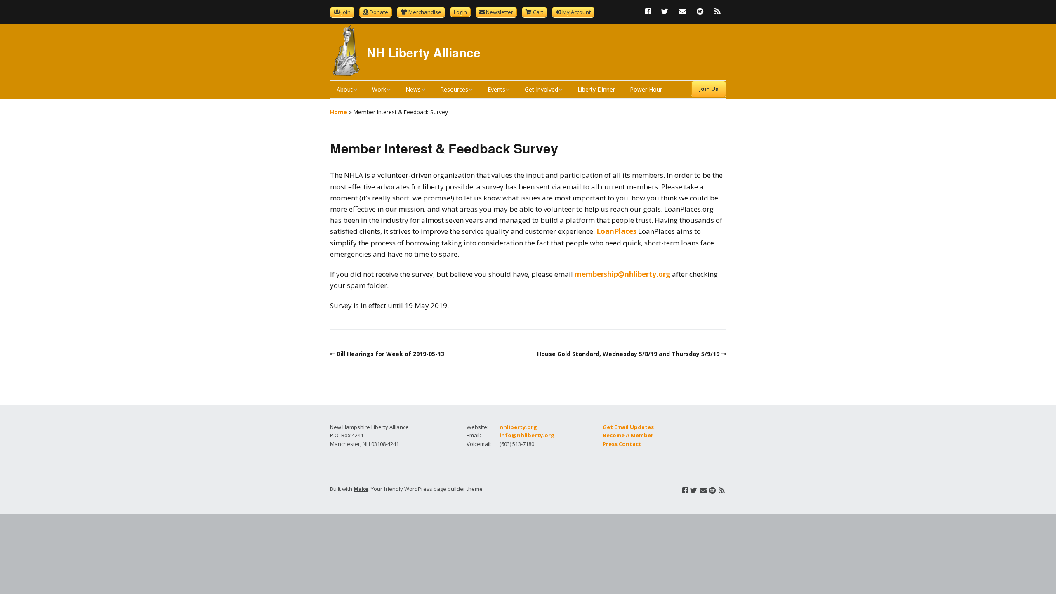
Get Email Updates (628, 427)
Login (460, 12)
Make (361, 489)
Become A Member (628, 435)
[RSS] (717, 11)
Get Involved (541, 89)
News (413, 89)
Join (346, 12)
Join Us (708, 88)
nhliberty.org (518, 427)
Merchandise (424, 12)
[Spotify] (700, 11)
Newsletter (499, 12)
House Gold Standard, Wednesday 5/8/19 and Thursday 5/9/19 (628, 354)
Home (338, 112)
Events (496, 89)
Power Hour (646, 89)
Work (379, 89)
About (345, 89)
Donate (379, 12)
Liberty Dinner (596, 89)
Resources (454, 89)
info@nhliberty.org (527, 435)
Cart (538, 12)
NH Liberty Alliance (424, 52)
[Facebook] (650, 11)
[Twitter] (664, 11)
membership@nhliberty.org (622, 274)
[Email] (682, 11)
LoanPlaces (616, 231)
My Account (576, 12)
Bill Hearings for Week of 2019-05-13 (390, 354)
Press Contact (622, 444)
